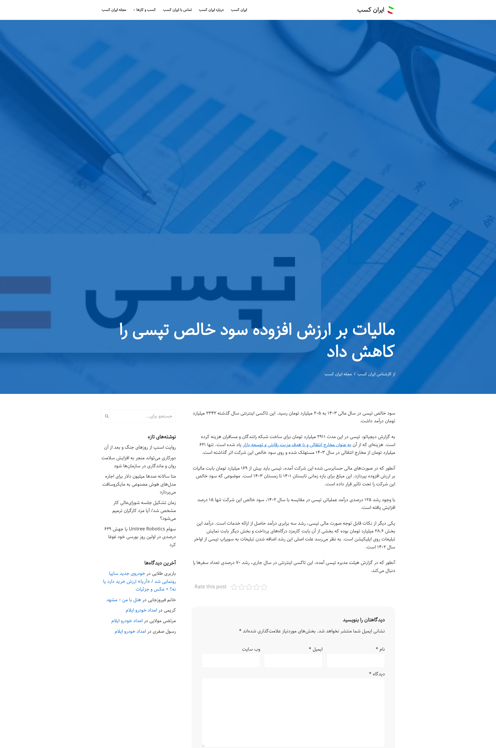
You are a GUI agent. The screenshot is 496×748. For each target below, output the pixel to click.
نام (380, 649)
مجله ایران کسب (114, 10)
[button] (134, 10)
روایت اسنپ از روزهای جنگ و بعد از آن (140, 447)
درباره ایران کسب (211, 10)
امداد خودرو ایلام (141, 610)
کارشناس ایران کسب (375, 374)
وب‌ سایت (251, 649)
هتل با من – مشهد (123, 600)
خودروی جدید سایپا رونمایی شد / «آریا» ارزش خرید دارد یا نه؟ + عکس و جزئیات (139, 581)
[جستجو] (106, 416)
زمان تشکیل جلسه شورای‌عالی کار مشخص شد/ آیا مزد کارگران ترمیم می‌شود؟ (144, 510)
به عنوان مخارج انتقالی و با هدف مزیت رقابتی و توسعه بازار (297, 444)
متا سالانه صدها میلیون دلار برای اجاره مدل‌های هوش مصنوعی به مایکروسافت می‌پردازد (139, 484)
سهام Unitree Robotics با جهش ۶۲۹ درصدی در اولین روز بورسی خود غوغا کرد (140, 536)
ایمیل (316, 649)
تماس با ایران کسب (177, 10)
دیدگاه (377, 674)
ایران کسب (239, 10)
